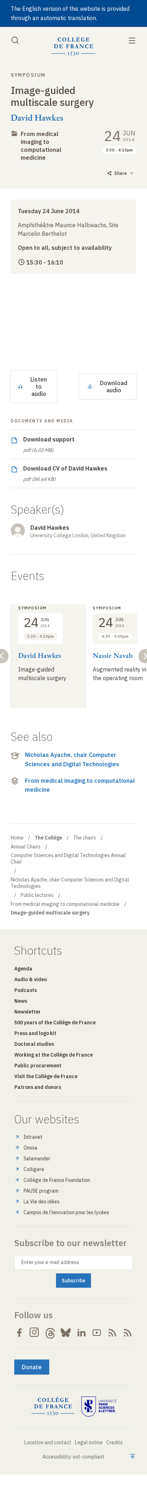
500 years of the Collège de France (55, 1022)
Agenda (23, 968)
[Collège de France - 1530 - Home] (73, 46)
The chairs (84, 837)
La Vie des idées (42, 1201)
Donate (32, 1367)
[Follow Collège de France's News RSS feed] (112, 1333)
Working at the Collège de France (53, 1055)
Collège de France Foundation (57, 1180)
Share (120, 173)
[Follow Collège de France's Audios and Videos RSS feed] (128, 1333)
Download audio (113, 386)
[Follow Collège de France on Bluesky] (66, 1333)
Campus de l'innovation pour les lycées (66, 1212)
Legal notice (89, 1442)
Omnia (30, 1148)
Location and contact (47, 1442)
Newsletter (27, 1012)
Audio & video (30, 979)
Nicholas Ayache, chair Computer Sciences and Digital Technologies (72, 759)
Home (17, 837)
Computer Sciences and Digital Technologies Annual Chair (68, 858)
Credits (114, 1442)
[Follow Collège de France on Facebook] (19, 1333)
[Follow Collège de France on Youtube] (97, 1333)
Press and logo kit (35, 1033)
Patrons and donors (37, 1087)
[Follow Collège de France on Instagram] (35, 1333)
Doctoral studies (34, 1044)
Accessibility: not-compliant (73, 1457)
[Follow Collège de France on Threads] (50, 1333)
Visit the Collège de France (45, 1076)
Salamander (37, 1158)
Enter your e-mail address (50, 1262)
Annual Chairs (26, 846)
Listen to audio (38, 386)
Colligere (34, 1169)
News (20, 1001)
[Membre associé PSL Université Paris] (98, 1406)
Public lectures (37, 895)
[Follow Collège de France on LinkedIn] (81, 1333)
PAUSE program (41, 1191)
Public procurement (37, 1065)
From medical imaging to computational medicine (80, 785)
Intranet (33, 1137)
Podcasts (25, 990)
